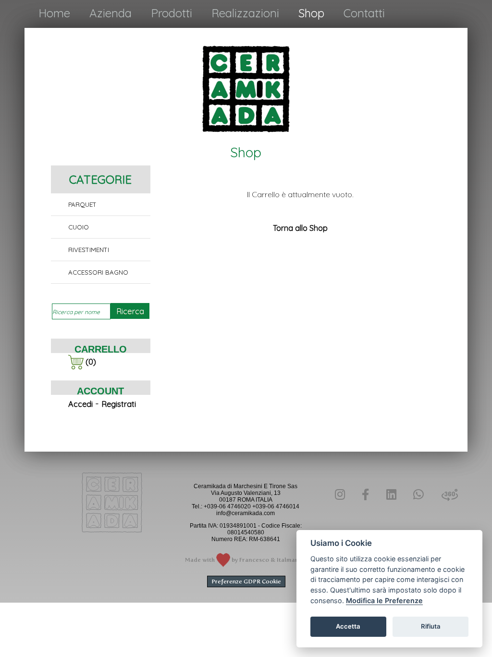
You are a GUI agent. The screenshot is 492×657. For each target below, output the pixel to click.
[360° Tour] (445, 496)
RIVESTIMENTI (88, 249)
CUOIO (78, 227)
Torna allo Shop (300, 228)
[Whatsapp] (418, 495)
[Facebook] (365, 495)
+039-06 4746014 (275, 506)
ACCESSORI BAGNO (98, 272)
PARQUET (82, 204)
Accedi (80, 404)
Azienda (110, 13)
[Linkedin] (391, 495)
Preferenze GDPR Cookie (246, 581)
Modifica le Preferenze (384, 600)
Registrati (118, 404)
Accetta (348, 626)
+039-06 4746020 (227, 506)
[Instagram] (339, 495)
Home (54, 13)
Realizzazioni (245, 13)
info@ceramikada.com (245, 513)
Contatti (364, 13)
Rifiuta (431, 626)
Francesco (254, 559)
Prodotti (171, 13)
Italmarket (292, 559)
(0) (90, 361)
